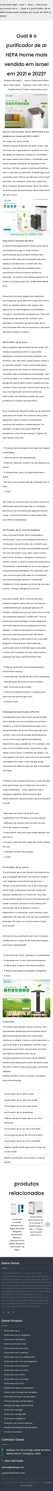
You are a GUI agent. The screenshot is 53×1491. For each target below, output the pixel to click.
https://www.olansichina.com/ (32, 89)
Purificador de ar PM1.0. (15, 1339)
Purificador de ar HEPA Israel (19, 1094)
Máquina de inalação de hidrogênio (21, 1427)
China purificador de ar (27, 634)
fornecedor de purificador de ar (23, 798)
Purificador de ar (12, 1330)
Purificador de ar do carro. (16, 1348)
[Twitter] (8, 1312)
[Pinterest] (13, 1312)
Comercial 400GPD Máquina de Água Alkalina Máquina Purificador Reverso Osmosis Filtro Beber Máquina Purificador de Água (17, 1234)
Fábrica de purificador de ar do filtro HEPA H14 (23, 1120)
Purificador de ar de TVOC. (16, 1370)
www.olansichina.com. (14, 1473)
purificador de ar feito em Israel (21, 1100)
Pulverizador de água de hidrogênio (21, 1392)
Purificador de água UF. (15, 1418)
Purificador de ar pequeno (16, 1365)
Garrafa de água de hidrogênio (18, 1401)
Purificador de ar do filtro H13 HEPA (22, 1141)
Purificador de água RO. (15, 1414)
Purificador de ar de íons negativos (20, 1361)
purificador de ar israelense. (18, 1112)
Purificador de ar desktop (16, 1352)
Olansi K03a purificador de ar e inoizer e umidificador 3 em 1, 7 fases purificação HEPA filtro (36, 1226)
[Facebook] (3, 1312)
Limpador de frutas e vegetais (18, 1423)
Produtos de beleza (13, 1432)
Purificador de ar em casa (16, 1379)
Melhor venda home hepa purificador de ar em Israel (25, 1149)
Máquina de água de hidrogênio (19, 1388)
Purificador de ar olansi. (34, 936)
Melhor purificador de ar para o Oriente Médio (24, 1160)
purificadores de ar (24, 145)
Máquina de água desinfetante (18, 1405)
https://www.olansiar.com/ (26, 1076)
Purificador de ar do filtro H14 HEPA (22, 1129)
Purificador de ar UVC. (14, 1383)
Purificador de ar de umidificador (19, 1357)
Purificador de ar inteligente (17, 1335)
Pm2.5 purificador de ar (15, 1344)
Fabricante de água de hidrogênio (20, 1396)
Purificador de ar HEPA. (14, 1374)
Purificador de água (13, 1409)
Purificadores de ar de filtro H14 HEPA (23, 1135)
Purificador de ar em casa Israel (20, 1106)
